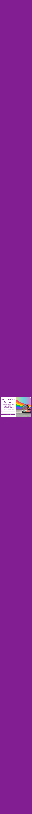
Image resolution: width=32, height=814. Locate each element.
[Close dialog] (30, 397)
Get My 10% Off (8, 414)
